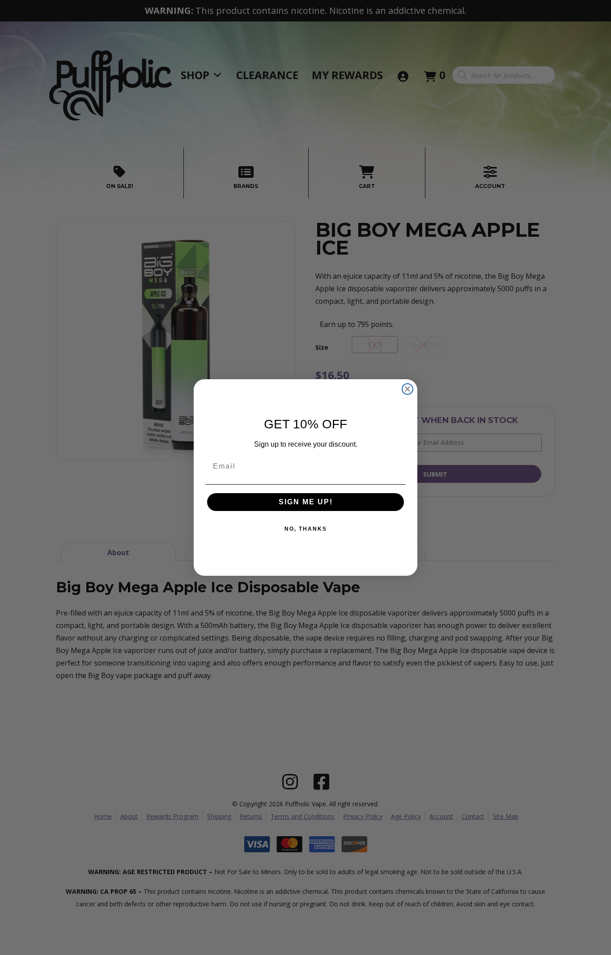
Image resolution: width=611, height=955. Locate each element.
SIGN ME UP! (306, 502)
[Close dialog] (407, 389)
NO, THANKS (305, 529)
